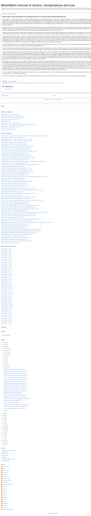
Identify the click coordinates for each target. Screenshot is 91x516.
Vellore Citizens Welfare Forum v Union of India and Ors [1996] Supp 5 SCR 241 (19, 151)
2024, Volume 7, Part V (6, 296)
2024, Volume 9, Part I (6, 311)
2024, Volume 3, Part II (6, 264)
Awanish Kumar (6, 466)
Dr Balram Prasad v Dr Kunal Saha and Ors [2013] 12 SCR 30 (15, 185)
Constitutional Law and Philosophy (9, 450)
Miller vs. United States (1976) (8, 128)
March (5, 365)
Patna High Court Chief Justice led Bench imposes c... (16, 383)
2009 (4, 440)
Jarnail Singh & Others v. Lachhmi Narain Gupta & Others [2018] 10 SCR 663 (18, 215)
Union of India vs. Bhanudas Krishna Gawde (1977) (12, 116)
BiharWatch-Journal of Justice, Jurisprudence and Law (38, 5)
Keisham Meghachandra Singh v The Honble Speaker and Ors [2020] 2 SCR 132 (19, 232)
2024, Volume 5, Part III (6, 279)
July (5, 358)
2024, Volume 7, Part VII (6, 299)
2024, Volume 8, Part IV (6, 308)
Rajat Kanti (5, 482)
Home (53, 95)
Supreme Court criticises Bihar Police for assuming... (15, 391)
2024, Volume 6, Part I (6, 282)
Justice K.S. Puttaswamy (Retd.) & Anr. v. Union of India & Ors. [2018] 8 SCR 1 (18, 214)
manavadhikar (5, 503)
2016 (4, 427)
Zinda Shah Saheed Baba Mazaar (55, 82)
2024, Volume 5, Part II (6, 277)
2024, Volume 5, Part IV (6, 281)
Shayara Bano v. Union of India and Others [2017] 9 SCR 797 (15, 203)
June (5, 360)
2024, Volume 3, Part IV (6, 267)
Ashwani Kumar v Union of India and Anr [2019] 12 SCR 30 (14, 224)
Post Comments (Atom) (56, 99)
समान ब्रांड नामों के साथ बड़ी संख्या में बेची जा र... (12, 400)
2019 (4, 421)
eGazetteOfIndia (5, 455)
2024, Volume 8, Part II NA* (7, 305)
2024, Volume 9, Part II (6, 313)
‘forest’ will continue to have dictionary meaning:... (15, 396)
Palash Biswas (5, 476)
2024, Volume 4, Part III (6, 272)
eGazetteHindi (4, 454)
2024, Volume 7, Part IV (6, 294)
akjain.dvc (4, 499)
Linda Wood (4, 457)
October (6, 352)
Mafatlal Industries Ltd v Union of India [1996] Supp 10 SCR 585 (15, 154)
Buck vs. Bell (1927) (5, 121)
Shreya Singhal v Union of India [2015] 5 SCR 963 (12, 191)
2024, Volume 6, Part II (6, 284)
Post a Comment (8, 89)
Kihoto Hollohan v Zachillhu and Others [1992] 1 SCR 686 (14, 144)
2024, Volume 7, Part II (6, 291)
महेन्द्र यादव (4, 497)
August (5, 356)
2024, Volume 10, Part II (6, 316)
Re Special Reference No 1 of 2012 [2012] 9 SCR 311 (13, 180)
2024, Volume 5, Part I (6, 276)
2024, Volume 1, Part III (6, 252)
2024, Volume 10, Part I (6, 315)
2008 (4, 442)
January (6, 411)
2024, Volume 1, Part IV (6, 254)
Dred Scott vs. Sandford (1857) (8, 129)
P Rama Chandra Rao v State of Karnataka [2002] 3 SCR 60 (14, 163)
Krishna (4, 468)
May (5, 362)
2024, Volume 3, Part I (6, 262)
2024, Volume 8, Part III (6, 306)
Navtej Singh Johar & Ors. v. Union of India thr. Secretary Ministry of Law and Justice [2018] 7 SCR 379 (24, 212)
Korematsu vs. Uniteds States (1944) (9, 119)
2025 (4, 344)
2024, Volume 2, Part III (6, 259)
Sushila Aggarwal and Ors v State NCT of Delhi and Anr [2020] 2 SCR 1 (17, 234)
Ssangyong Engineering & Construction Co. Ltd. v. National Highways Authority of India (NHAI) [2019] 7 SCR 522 (26, 222)
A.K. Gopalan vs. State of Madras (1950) (10, 123)
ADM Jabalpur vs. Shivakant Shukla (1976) (10, 114)
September (6, 354)
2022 (4, 415)
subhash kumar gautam (7, 509)
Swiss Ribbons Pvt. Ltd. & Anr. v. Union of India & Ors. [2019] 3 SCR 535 (17, 220)
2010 (4, 438)
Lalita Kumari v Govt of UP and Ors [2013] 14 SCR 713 (13, 186)
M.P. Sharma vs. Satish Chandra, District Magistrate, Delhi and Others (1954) (18, 124)
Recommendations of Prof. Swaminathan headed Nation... (17, 398)
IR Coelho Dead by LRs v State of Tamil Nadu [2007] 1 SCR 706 (15, 173)
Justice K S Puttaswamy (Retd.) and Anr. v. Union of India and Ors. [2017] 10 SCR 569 (20, 205)
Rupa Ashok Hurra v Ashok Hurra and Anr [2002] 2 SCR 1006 (15, 159)
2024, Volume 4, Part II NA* (7, 271)
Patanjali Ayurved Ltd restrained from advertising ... (15, 385)
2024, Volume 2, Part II (6, 257)
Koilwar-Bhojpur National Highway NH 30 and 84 (27, 82)
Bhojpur (7, 82)
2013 (4, 432)
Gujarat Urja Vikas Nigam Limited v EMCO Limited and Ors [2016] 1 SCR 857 (18, 197)
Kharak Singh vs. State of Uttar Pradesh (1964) (11, 126)
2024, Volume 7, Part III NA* (7, 293)
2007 (4, 444)
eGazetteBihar (4, 452)
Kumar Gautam (6, 470)
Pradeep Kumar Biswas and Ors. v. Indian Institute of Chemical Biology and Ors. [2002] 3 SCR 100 (23, 161)
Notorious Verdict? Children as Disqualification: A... (15, 369)
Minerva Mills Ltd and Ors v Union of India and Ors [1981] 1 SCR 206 (16, 139)
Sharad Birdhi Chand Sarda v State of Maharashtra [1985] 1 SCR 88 (16, 141)
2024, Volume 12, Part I (6, 323)
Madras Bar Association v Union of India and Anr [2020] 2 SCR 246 (16, 241)
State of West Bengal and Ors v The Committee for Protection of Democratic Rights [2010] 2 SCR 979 (24, 176)
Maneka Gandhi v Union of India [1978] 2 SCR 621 (12, 137)
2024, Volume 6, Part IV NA (7, 288)
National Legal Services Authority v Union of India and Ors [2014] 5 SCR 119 (18, 188)
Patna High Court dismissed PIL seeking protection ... (16, 379)
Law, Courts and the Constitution (11, 402)
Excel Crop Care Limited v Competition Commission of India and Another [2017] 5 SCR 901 (22, 200)
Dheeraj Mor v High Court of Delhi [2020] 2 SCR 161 (13, 236)
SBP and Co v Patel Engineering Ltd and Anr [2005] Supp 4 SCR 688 (16, 169)
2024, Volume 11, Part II (6, 322)
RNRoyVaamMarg (6, 480)
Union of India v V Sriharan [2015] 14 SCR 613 (11, 195)
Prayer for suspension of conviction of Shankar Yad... (16, 377)
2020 (4, 419)
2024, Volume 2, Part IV (6, 260)
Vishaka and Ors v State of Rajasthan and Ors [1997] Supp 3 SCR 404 (17, 156)
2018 (4, 423)
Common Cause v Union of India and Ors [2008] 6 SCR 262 (14, 174)
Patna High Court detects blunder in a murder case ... (16, 389)
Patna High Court (43, 82)
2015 (4, 429)
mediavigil (4, 505)
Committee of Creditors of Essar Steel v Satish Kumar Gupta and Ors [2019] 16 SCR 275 (21, 229)
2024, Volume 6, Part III (6, 286)
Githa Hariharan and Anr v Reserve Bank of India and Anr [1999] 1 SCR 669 (18, 158)
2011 (4, 436)
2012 (4, 434)
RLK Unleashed (5, 478)
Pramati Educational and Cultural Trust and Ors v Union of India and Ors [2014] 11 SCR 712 (22, 190)
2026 (4, 342)
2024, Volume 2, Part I (6, 255)
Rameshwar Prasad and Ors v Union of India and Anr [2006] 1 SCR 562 (17, 171)
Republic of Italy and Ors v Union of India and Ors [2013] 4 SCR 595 (16, 181)
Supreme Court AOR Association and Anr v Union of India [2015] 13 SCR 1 (18, 193)
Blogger (56, 513)
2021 (4, 417)
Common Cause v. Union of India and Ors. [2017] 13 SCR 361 (15, 202)
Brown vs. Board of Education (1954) (9, 242)
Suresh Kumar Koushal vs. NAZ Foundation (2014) (12, 117)
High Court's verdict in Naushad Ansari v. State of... (15, 387)
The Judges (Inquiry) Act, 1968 (8, 459)
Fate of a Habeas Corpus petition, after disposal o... (15, 394)
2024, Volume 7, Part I (6, 289)
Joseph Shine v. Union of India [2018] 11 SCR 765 (12, 217)
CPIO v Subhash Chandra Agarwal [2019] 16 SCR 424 (13, 227)
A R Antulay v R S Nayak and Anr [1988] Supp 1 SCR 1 (13, 142)
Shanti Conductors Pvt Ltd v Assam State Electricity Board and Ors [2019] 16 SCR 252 (20, 231)
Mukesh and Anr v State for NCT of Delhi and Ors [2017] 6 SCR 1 (16, 198)
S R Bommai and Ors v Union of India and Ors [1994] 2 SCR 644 (15, 147)
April (5, 364)
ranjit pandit (5, 507)
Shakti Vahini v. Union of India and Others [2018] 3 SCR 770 (14, 210)
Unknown (4, 486)
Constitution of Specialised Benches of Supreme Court (16, 404)
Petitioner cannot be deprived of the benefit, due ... (15, 381)
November (6, 350)
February (6, 367)
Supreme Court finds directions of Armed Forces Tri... (16, 371)
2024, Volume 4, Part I (6, 269)
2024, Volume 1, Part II (6, 250)
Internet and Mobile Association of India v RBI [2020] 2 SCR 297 (15, 237)
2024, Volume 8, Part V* (6, 310)
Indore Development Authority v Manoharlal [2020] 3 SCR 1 (14, 239)
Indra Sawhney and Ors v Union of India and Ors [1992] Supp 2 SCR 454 (17, 146)
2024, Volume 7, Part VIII (6, 301)
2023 (4, 413)
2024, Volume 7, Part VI (6, 298)
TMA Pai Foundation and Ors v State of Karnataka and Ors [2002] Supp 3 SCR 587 (20, 164)
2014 (4, 431)
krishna (4, 501)
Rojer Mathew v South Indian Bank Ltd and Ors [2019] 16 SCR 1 (15, 225)
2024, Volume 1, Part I (6, 249)
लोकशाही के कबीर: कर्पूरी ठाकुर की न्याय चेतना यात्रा (13, 393)
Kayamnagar (13, 82)
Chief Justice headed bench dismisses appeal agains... (16, 375)
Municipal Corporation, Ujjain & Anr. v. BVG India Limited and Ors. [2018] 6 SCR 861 (20, 208)
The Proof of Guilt (5, 460)
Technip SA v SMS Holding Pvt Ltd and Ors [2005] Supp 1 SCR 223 (16, 168)
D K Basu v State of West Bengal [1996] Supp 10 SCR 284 (14, 152)
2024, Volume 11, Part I (6, 320)
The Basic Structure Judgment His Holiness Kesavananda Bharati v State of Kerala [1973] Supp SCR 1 (24, 135)
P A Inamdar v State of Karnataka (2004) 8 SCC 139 (13, 166)
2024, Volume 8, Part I (6, 303)
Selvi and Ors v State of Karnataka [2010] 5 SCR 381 (13, 178)
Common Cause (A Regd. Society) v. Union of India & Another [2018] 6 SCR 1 (18, 207)
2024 (4, 346)
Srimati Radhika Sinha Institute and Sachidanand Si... (15, 373)
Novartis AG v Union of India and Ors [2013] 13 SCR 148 (14, 183)
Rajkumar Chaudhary (7, 484)
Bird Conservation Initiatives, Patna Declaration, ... (15, 408)
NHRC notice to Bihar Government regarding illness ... (16, 406)
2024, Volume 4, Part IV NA (7, 274)
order (5, 48)
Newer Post (5, 95)
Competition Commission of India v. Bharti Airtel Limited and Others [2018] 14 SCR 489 (21, 219)
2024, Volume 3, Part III (6, 265)
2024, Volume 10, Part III (6, 318)
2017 (4, 425)
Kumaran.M (5, 472)
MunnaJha (4, 474)
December (6, 348)
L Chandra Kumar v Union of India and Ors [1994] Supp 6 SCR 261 (16, 149)
